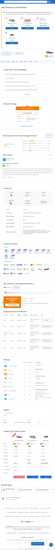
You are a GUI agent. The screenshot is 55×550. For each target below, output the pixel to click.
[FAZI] (46, 269)
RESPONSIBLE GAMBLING (11, 533)
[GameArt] (19, 273)
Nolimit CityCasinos (34, 512)
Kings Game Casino (11, 23)
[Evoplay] (39, 269)
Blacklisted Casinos (11, 512)
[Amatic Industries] (13, 265)
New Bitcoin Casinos (43, 490)
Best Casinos (25, 508)
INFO (17, 61)
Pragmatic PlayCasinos (23, 512)
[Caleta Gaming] (6, 269)
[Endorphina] (26, 269)
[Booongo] (46, 265)
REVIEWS (13, 61)
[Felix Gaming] (6, 273)
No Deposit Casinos (9, 508)
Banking (30, 61)
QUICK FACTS (3, 61)
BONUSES (25, 61)
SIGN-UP (8, 61)
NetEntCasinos (44, 512)
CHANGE (16, 287)
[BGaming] (39, 265)
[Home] (2, 1)
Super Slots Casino (27, 23)
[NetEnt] (6, 265)
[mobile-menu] (52, 2)
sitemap (48, 516)
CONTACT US (37, 516)
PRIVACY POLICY (18, 516)
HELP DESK (43, 516)
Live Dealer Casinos (34, 508)
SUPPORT (35, 61)
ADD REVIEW (49, 135)
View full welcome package (26, 126)
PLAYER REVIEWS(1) (6, 53)
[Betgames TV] (26, 265)
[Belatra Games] (19, 265)
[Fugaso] (13, 273)
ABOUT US (25, 516)
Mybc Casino (12, 38)
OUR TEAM (31, 516)
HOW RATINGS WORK (22, 533)
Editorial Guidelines (44, 533)
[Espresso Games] (33, 269)
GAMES (21, 61)
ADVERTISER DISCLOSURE (33, 533)
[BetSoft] (33, 265)
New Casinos (18, 508)
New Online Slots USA (26, 490)
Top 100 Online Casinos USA (8, 489)
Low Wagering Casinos (45, 508)
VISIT (12, 28)
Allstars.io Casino (43, 23)
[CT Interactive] (13, 269)
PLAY (32, 477)
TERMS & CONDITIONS (9, 516)
